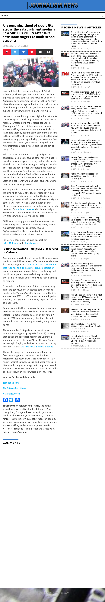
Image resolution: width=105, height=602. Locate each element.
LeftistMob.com (10, 243)
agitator (23, 405)
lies (4, 422)
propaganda (37, 428)
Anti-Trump (33, 405)
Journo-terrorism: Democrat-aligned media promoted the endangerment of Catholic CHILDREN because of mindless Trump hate (86, 235)
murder (54, 422)
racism (6, 432)
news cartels (43, 425)
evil (28, 415)
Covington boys (23, 412)
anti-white (45, 405)
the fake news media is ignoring (37, 346)
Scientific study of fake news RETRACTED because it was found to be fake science (86, 326)
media (46, 422)
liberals (51, 419)
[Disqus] (31, 480)
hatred (6, 419)
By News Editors (86, 181)
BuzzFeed (28, 409)
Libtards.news (30, 243)
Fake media (36, 415)
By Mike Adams (86, 152)
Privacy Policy (52, 596)
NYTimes (7, 428)
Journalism (16, 419)
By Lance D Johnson (87, 49)
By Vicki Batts (85, 198)
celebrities (39, 409)
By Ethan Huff (85, 87)
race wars (49, 428)
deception (37, 412)
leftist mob (36, 419)
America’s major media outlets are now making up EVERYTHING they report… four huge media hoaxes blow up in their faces (86, 95)
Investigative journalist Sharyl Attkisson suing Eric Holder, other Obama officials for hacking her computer (85, 339)
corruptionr (8, 412)
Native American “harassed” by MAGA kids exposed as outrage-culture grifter (85, 176)
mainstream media (16, 422)
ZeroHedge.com (11, 382)
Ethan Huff (23, 46)
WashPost (23, 432)
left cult (26, 419)
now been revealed (25, 209)
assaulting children (12, 409)
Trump (14, 432)
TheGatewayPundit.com (15, 388)
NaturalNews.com (12, 393)
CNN (48, 409)
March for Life (34, 422)
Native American (27, 425)
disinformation (17, 415)
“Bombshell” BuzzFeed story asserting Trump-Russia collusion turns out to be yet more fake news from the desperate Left (86, 283)
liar (45, 419)
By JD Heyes (85, 68)
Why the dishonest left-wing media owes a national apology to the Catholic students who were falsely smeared (86, 206)
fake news (48, 415)
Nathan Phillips (10, 425)
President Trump (21, 428)
